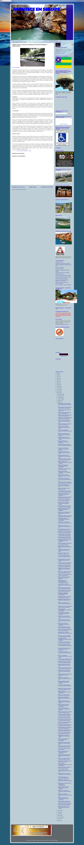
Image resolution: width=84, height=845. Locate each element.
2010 (58, 392)
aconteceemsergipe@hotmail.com (62, 324)
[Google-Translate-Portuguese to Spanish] (64, 122)
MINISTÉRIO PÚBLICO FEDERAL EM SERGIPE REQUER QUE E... (64, 662)
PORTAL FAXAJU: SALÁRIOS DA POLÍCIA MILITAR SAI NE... (64, 500)
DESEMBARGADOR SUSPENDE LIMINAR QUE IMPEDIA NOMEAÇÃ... (64, 509)
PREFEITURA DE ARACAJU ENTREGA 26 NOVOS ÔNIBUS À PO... (64, 526)
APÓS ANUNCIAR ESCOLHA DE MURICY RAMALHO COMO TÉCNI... (64, 560)
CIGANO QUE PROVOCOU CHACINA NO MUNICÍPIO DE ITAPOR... (64, 709)
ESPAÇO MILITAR (59, 262)
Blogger (56, 840)
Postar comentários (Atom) (21, 189)
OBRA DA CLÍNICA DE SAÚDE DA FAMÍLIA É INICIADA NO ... (64, 413)
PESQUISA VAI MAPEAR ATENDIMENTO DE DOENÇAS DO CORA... (64, 472)
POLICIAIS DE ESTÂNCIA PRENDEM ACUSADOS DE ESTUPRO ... (63, 624)
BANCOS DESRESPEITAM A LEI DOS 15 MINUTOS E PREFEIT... (64, 627)
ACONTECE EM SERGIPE (36, 9)
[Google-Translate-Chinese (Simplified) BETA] (58, 120)
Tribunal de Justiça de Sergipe (61, 278)
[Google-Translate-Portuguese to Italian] (64, 120)
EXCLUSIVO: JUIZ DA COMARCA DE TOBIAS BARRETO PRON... (64, 636)
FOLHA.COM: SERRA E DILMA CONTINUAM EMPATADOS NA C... (64, 556)
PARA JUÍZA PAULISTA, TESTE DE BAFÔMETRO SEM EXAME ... (64, 530)
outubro (59, 397)
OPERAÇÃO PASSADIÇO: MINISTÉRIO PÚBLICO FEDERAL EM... (65, 795)
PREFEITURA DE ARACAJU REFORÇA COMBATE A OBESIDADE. (63, 466)
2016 (58, 383)
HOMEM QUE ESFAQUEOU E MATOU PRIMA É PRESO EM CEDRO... (64, 434)
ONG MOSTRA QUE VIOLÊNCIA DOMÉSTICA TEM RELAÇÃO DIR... (64, 743)
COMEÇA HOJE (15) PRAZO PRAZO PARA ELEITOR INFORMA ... (63, 787)
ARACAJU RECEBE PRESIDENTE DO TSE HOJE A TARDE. (64, 768)
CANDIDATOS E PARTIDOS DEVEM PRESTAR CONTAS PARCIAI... (65, 418)
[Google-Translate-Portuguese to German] (62, 120)
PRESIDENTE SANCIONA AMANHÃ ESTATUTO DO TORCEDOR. (64, 532)
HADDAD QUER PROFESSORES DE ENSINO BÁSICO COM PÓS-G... (64, 404)
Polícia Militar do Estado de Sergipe (62, 272)
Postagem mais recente (18, 187)
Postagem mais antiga (47, 187)
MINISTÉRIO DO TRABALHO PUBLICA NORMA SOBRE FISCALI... (63, 503)
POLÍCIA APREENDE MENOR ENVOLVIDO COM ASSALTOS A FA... (64, 479)
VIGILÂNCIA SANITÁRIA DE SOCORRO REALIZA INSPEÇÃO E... (64, 652)
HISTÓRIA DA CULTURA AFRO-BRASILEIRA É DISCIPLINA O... (64, 802)
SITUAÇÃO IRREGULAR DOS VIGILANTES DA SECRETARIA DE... (64, 620)
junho (59, 810)
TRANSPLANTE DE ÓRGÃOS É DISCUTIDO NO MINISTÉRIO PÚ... (64, 671)
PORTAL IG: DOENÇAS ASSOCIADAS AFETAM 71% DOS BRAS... (65, 656)
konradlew (47, 840)
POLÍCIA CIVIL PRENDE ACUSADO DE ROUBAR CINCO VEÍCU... (64, 572)
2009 (58, 820)
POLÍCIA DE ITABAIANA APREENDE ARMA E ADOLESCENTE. (65, 630)
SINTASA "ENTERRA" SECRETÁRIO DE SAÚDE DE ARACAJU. (65, 544)
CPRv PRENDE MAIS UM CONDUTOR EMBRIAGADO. (64, 778)
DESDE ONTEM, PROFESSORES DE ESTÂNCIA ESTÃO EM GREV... (64, 513)
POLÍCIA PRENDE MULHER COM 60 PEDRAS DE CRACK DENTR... (65, 491)
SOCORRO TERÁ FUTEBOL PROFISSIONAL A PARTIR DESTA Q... (65, 633)
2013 (58, 387)
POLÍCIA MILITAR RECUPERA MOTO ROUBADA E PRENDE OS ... (65, 645)
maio (59, 812)
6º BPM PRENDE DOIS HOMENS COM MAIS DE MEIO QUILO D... (64, 535)
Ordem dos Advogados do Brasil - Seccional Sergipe (62, 283)
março (59, 815)
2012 (58, 389)
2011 (58, 391)
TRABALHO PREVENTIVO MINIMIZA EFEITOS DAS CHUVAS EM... (63, 798)
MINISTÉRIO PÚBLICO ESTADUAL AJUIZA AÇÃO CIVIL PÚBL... (64, 597)
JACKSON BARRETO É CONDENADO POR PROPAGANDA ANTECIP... (63, 581)
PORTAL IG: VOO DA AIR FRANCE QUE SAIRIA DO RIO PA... (64, 723)
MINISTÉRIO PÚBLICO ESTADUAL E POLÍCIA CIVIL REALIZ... (64, 424)
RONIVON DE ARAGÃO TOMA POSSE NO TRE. (64, 489)
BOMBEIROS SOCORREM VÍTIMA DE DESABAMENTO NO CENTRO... (64, 540)
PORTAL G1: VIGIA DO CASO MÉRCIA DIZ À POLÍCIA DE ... (64, 695)
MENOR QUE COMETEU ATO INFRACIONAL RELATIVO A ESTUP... (63, 807)
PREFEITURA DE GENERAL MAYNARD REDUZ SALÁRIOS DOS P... (64, 475)
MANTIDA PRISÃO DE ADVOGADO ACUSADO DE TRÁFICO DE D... (64, 668)
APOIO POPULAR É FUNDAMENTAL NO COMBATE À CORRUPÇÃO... (65, 610)
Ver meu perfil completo (60, 53)
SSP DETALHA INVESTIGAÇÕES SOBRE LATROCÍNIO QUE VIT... (64, 715)
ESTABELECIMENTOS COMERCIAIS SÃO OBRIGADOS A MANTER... (64, 639)
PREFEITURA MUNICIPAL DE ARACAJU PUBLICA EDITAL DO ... (64, 603)
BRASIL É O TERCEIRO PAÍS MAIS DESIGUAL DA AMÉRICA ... (64, 575)
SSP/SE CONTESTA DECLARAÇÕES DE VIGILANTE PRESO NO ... (64, 692)
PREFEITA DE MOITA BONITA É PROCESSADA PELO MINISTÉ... (64, 588)
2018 (58, 379)
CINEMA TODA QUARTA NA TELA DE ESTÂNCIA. (64, 749)
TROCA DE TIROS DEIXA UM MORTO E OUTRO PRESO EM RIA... (64, 421)
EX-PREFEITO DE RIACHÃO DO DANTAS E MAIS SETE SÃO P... (64, 642)
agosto (59, 400)
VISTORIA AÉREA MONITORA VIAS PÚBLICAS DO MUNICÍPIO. (65, 728)
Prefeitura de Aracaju (60, 268)
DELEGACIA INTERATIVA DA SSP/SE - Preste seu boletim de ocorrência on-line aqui (63, 264)
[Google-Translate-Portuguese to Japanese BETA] (66, 120)
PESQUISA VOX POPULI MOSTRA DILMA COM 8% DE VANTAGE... (64, 563)
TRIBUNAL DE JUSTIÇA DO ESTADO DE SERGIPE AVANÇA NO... (64, 791)
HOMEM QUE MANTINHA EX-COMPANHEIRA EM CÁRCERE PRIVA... (64, 701)
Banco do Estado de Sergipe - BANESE (63, 284)
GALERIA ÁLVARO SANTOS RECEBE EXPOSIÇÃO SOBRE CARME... (64, 438)
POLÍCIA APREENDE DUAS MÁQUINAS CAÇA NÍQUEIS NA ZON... (64, 456)
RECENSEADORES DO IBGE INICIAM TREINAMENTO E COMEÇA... (63, 682)
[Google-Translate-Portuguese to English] (68, 120)
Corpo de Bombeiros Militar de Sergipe (63, 275)
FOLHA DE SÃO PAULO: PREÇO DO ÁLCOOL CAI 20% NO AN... (64, 717)
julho (59, 402)
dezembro (60, 394)
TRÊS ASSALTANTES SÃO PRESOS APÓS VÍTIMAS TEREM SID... (65, 607)
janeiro (59, 818)
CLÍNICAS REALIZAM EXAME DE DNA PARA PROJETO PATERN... (64, 537)
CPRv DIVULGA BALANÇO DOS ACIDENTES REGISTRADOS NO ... (64, 685)
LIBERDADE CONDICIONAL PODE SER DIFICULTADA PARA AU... (64, 730)
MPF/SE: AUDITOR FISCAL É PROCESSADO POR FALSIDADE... (63, 752)
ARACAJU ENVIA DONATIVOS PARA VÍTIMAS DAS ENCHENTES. (63, 739)
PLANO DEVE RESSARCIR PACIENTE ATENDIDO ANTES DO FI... (65, 431)
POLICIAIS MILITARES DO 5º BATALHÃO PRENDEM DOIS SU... (64, 485)
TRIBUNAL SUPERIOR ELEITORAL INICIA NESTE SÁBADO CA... (64, 416)
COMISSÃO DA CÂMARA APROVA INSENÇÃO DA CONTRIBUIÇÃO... (64, 784)
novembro (60, 395)
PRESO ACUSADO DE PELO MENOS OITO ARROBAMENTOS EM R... (65, 546)
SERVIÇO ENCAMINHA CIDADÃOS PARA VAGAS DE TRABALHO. (64, 804)
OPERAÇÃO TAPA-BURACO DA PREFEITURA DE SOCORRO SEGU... (64, 569)
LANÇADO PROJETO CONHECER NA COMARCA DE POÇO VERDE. (65, 483)
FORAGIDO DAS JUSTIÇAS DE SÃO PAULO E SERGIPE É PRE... (65, 566)
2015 (58, 384)
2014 (58, 386)
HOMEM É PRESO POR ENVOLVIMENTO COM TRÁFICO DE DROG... (65, 462)
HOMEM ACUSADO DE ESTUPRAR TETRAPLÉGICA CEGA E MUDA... (65, 675)
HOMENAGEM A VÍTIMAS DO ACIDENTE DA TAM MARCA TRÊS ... (63, 736)
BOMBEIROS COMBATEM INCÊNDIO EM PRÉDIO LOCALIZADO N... (63, 594)
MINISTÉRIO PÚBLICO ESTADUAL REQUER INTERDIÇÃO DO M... (64, 689)
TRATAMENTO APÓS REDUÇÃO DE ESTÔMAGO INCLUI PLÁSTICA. (64, 649)
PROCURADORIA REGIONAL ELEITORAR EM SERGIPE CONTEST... (63, 613)
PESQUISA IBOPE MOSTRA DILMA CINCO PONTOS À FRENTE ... (64, 408)
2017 (58, 381)
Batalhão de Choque (60, 274)
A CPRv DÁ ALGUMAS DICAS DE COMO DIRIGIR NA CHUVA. (64, 733)
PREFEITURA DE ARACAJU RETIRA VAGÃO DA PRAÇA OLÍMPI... (65, 712)
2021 (58, 376)
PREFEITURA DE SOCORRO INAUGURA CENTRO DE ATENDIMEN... (63, 705)
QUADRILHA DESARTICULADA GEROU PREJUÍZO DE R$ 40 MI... (64, 665)
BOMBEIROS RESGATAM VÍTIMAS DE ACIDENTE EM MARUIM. (64, 498)
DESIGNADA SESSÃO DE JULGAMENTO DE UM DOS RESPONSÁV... (64, 519)
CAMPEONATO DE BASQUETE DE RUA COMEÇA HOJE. (64, 761)
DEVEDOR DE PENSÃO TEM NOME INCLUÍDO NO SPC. (63, 554)
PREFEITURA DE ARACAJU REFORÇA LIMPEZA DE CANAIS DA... (64, 678)
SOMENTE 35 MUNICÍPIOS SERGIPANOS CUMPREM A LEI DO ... (64, 698)
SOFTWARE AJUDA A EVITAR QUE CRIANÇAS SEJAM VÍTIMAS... (64, 720)
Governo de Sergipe (59, 267)
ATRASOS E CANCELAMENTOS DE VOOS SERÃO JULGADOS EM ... (65, 660)
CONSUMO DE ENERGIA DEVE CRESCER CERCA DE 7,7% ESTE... (64, 550)
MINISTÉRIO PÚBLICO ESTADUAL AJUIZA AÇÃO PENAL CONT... (64, 591)
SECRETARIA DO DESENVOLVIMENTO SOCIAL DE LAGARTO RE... (65, 764)
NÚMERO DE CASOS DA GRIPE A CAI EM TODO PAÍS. (64, 469)
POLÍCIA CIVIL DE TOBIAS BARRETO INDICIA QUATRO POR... (64, 427)
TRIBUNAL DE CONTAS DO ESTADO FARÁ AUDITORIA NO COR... (64, 452)
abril (59, 813)
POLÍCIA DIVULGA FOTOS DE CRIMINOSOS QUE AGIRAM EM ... (64, 774)
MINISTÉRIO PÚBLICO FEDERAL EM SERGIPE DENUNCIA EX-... (64, 746)
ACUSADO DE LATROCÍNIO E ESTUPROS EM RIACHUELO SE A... (64, 523)
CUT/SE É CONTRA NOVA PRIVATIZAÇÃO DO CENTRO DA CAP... (64, 770)
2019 (58, 378)
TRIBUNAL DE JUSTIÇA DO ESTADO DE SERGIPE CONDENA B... (65, 780)
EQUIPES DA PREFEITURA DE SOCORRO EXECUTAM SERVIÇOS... (64, 494)
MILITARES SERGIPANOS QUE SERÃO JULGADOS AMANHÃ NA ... (65, 445)
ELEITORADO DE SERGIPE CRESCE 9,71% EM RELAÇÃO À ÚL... (64, 585)
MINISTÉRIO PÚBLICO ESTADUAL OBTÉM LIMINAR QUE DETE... (64, 459)
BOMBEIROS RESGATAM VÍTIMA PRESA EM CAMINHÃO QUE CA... (64, 600)
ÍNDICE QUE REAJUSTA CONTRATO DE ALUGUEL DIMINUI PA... (63, 441)
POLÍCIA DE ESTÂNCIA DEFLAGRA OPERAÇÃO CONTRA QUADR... (65, 516)
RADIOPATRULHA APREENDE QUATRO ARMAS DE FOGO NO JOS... (64, 617)
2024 (58, 373)
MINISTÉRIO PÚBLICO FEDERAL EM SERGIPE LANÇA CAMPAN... (64, 506)
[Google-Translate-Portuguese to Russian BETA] (70, 120)
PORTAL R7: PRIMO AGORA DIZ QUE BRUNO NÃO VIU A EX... (64, 759)
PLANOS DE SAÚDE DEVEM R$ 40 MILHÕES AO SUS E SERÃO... (64, 725)
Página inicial (32, 187)
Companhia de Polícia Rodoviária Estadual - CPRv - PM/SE (62, 280)
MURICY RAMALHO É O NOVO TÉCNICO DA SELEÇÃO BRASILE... (64, 577)
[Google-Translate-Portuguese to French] (60, 120)
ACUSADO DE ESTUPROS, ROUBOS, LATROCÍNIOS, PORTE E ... (63, 449)
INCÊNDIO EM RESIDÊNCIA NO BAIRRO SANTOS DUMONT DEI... (64, 755)
